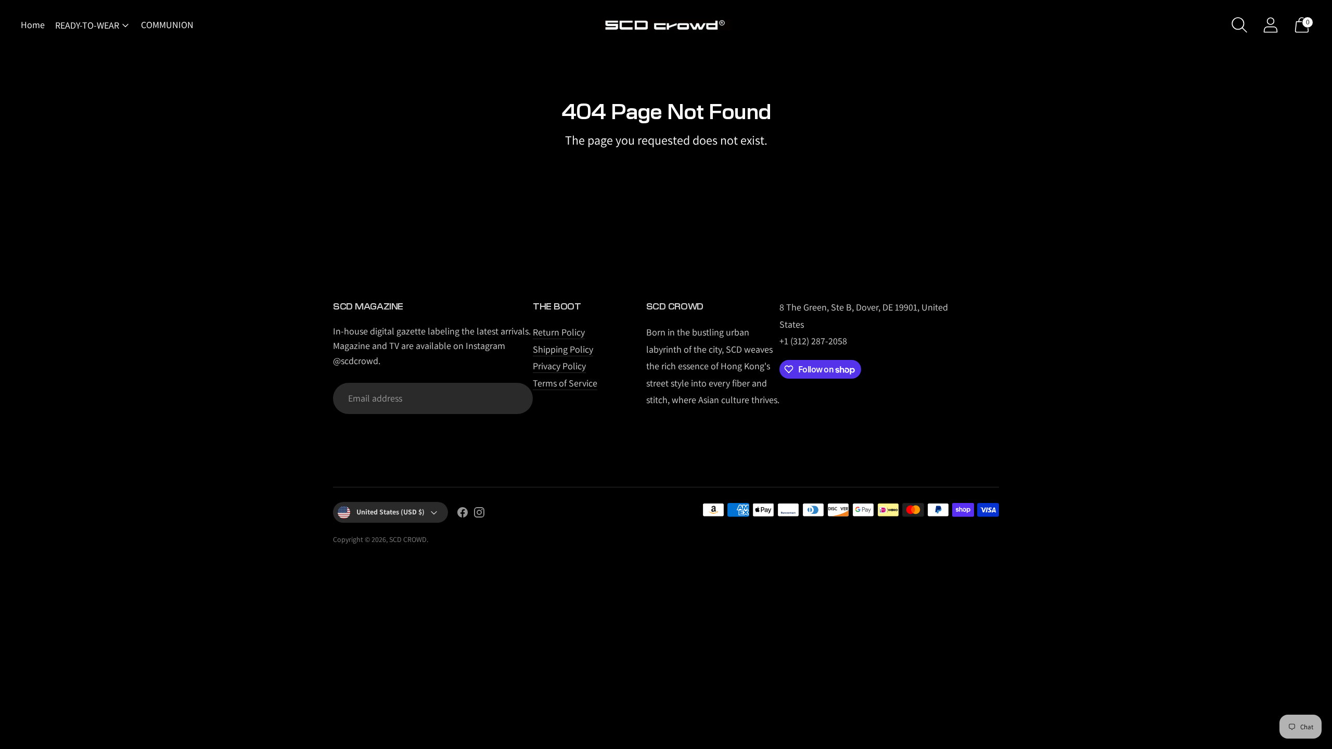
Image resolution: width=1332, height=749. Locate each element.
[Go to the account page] (1270, 25)
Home (33, 25)
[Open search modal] (1239, 25)
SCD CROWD (408, 539)
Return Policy (559, 332)
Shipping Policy (563, 349)
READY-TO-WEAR (87, 25)
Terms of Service (565, 383)
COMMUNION (167, 25)
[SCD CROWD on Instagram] (479, 514)
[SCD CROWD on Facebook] (462, 514)
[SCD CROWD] (666, 25)
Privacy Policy (559, 366)
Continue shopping (666, 167)
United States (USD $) (390, 511)
